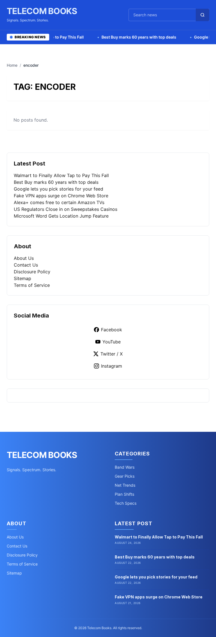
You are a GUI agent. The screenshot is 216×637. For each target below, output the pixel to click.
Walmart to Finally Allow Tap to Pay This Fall (61, 175)
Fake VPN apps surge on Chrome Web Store (61, 195)
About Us (24, 258)
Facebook (111, 329)
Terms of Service (32, 285)
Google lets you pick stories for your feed (58, 189)
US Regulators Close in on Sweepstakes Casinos (65, 209)
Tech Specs (125, 503)
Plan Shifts (124, 494)
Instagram (111, 366)
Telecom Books (42, 11)
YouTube (111, 342)
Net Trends (125, 485)
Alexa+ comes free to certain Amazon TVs (59, 202)
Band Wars (124, 467)
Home (12, 65)
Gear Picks (124, 476)
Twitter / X (111, 354)
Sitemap (22, 278)
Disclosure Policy (32, 271)
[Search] (202, 15)
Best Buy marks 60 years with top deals (129, 37)
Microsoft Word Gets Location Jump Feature (61, 216)
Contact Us (26, 265)
